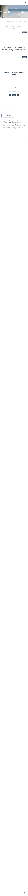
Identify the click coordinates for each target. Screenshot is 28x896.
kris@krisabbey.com (14, 91)
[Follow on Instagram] (13, 95)
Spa (25, 21)
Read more (13, 53)
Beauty (4, 21)
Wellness (10, 21)
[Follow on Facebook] (10, 95)
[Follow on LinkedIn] (15, 95)
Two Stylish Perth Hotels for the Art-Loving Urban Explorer (14, 48)
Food (8, 24)
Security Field (5, 105)
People (16, 21)
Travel (21, 21)
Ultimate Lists (14, 28)
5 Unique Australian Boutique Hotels (14, 73)
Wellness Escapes (11, 26)
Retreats (19, 26)
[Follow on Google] (18, 95)
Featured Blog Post (16, 24)
